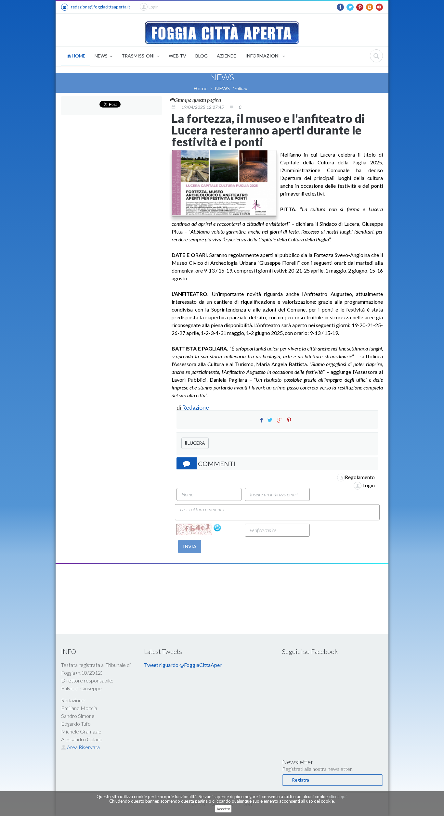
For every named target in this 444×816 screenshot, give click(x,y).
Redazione (196, 407)
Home (200, 88)
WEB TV (177, 55)
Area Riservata (83, 747)
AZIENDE (226, 55)
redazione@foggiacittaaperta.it (100, 6)
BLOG (201, 55)
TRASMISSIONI (139, 55)
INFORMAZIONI (263, 55)
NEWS (102, 55)
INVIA (189, 546)
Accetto (223, 808)
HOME (78, 55)
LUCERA (196, 443)
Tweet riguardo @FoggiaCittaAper (183, 665)
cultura (241, 88)
